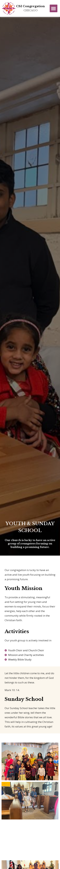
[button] (53, 8)
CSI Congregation (30, 8)
